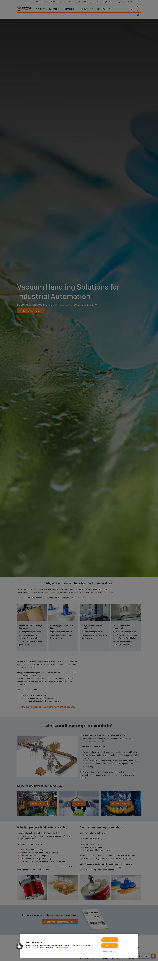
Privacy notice (63, 947)
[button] (19, 946)
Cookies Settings (109, 951)
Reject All (109, 946)
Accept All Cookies (110, 940)
